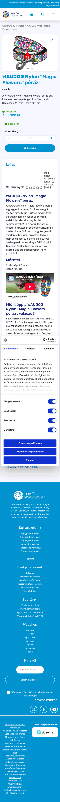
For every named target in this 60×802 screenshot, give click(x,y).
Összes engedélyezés (30, 443)
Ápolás (30, 644)
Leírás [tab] (10, 164)
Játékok (30, 641)
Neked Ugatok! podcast (38, 3)
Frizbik (30, 652)
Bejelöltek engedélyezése (30, 451)
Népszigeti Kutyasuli (30, 537)
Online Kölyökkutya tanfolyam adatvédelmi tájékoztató (15, 774)
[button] (28, 68)
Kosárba (31, 148)
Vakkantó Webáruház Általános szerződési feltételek (15, 737)
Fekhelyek (30, 648)
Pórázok (20, 25)
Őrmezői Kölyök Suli (30, 551)
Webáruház (8, 25)
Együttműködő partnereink (30, 612)
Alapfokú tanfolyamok (30, 580)
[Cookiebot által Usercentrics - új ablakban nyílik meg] (43, 340)
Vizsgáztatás (30, 591)
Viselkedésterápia (30, 605)
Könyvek (30, 630)
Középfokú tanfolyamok (30, 584)
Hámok (34, 466)
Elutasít (30, 460)
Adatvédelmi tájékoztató (15, 730)
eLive (24, 790)
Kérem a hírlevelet (30, 680)
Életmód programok (30, 587)
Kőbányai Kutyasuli (30, 540)
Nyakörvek (22, 466)
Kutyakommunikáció (30, 609)
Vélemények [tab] (30, 180)
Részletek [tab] (30, 348)
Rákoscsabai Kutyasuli (30, 547)
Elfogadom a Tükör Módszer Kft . (32, 694)
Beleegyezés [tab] (11, 348)
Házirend (30, 559)
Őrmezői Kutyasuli (30, 544)
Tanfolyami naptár (17, 3)
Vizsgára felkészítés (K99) (30, 616)
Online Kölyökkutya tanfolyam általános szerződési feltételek (15, 765)
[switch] (52, 410)
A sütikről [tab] (49, 348)
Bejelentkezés (52, 5)
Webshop (55, 3)
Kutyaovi (30, 573)
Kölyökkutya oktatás (30, 576)
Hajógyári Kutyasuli (30, 533)
